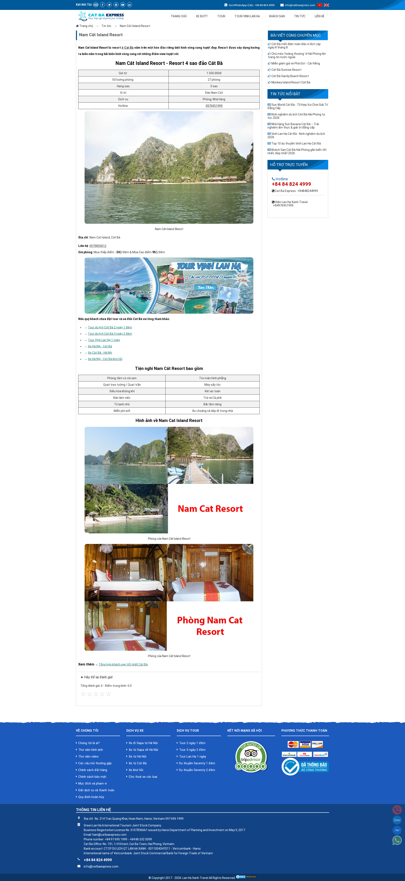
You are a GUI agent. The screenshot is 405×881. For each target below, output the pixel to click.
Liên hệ (319, 16)
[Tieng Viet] (319, 5)
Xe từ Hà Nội (137, 756)
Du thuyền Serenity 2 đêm (197, 770)
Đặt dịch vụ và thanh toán (96, 790)
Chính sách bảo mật (92, 777)
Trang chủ (179, 16)
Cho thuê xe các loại (143, 777)
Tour (221, 16)
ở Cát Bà (128, 47)
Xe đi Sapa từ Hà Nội (143, 743)
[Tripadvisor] (95, 4)
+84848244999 (307, 191)
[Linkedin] (129, 4)
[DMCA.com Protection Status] (246, 878)
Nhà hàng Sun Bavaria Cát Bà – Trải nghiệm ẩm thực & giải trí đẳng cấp (293, 125)
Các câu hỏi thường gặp (95, 763)
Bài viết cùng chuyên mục (296, 35)
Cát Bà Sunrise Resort (286, 69)
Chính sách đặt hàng (92, 770)
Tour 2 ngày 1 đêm (192, 743)
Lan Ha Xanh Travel (195, 878)
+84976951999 (283, 205)
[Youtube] (122, 4)
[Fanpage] (102, 4)
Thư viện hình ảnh (90, 750)
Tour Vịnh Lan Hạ (247, 16)
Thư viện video (88, 756)
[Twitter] (109, 4)
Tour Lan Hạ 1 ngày (192, 756)
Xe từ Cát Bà (138, 763)
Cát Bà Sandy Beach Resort (290, 76)
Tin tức (299, 16)
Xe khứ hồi (136, 770)
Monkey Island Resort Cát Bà (290, 82)
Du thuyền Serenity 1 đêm (197, 763)
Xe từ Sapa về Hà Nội (143, 750)
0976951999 (214, 105)
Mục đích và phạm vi (92, 783)
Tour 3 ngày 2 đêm (192, 750)
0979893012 (97, 246)
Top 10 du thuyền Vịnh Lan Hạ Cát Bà (296, 143)
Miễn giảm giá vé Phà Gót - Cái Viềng (295, 63)
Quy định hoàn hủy (91, 797)
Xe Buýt (202, 16)
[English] (326, 5)
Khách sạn (277, 16)
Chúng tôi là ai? (89, 743)
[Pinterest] (116, 4)
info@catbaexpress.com (300, 5)
